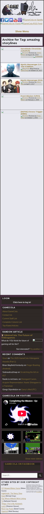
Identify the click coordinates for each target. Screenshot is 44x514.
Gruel (4, 358)
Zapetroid (4, 511)
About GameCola (9, 311)
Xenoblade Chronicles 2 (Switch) (31, 50)
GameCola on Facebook (20, 464)
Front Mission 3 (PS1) (30, 96)
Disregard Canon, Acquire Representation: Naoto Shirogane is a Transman (21, 382)
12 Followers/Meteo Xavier (10, 488)
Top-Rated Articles (10, 326)
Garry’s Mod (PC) (28, 389)
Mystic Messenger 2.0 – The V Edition (31, 65)
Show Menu (22, 31)
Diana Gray (24, 70)
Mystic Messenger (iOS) (32, 80)
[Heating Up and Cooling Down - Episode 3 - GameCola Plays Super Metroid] (33, 436)
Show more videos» (34, 459)
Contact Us (7, 315)
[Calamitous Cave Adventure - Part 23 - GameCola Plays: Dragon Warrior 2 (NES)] (11, 448)
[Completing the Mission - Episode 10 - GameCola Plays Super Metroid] (11, 436)
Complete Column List (12, 322)
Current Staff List (9, 319)
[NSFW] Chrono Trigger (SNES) (32, 113)
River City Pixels (7, 509)
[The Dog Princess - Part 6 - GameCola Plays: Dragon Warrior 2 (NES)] (33, 448)
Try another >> (36, 349)
